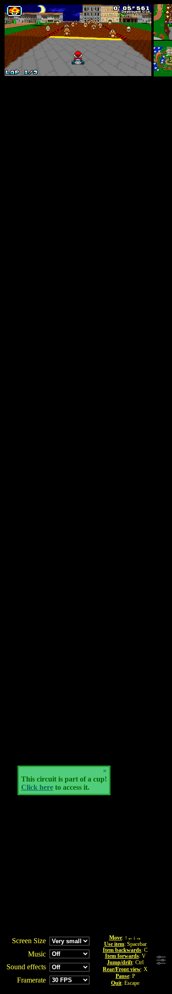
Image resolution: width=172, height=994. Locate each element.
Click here (37, 787)
